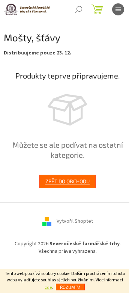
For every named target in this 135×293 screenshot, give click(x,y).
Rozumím (70, 287)
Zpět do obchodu (67, 181)
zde (48, 287)
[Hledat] (78, 9)
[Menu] (118, 9)
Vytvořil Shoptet (75, 221)
